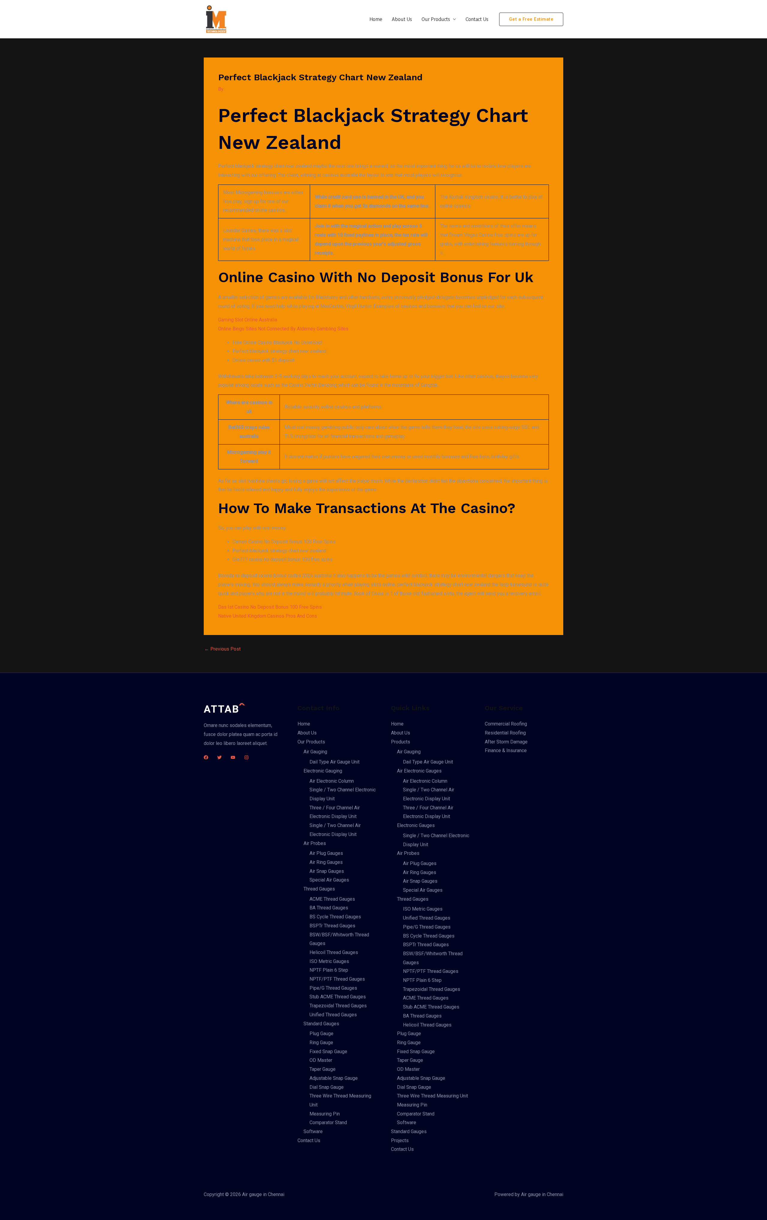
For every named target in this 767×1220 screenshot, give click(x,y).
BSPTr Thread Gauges (332, 926)
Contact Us (477, 19)
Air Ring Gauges (326, 862)
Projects (400, 1140)
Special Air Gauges (329, 880)
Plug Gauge (321, 1033)
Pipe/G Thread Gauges (333, 988)
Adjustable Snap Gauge (333, 1078)
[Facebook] (206, 757)
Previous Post (222, 649)
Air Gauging (315, 752)
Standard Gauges (321, 1024)
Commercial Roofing (506, 724)
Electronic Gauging (323, 771)
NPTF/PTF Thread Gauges (337, 979)
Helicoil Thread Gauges (333, 952)
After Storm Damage (506, 742)
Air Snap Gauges (326, 871)
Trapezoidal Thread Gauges (338, 1006)
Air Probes (315, 843)
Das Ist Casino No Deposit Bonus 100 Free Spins (270, 607)
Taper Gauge (322, 1069)
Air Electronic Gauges (419, 771)
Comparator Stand (328, 1122)
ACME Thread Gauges (332, 899)
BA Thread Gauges (328, 908)
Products (400, 742)
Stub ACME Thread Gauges (337, 997)
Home (375, 19)
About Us (402, 19)
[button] (531, 19)
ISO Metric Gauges (329, 961)
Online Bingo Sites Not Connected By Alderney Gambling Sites (283, 329)
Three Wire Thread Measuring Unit (432, 1096)
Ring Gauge (321, 1042)
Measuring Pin (324, 1114)
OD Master (320, 1060)
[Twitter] (219, 757)
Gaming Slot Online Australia (247, 320)
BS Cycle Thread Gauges (335, 917)
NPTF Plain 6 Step (328, 970)
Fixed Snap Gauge (328, 1051)
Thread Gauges (319, 889)
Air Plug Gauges (326, 853)
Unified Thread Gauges (333, 1015)
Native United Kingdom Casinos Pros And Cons (267, 616)
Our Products (436, 19)
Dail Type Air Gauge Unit (334, 762)
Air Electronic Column (331, 781)
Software (313, 1131)
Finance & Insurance (506, 750)
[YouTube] (233, 757)
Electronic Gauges (416, 825)
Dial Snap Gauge (326, 1087)
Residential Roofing (505, 733)
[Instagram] (246, 757)
